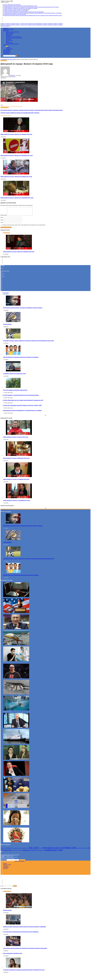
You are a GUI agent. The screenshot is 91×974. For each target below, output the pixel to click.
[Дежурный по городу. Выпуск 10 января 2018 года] (45, 124)
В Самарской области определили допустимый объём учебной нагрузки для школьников (23, 11)
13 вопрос (8, 47)
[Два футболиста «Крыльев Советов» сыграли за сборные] (46, 350)
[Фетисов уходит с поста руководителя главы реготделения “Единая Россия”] (45, 784)
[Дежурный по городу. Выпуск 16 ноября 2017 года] (45, 167)
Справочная (7, 52)
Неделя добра (7, 910)
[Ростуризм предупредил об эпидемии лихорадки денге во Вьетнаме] (46, 941)
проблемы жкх (19, 106)
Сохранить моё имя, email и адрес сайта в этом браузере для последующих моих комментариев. (24, 224)
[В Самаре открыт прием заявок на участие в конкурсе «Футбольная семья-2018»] (46, 333)
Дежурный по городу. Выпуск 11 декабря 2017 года (17, 155)
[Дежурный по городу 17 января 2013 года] (46, 469)
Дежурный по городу (5, 106)
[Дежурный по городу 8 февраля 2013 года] (46, 448)
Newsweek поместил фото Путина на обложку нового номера (22, 307)
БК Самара (9, 848)
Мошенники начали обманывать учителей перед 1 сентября (22, 410)
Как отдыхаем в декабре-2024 (12, 953)
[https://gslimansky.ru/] (5, 26)
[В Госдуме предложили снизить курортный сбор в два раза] (45, 637)
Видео (5, 45)
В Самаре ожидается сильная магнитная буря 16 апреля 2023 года (24, 970)
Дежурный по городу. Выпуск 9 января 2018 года (18, 251)
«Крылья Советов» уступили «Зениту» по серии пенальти (16, 9)
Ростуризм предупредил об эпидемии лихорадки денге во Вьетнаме (25, 948)
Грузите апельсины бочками (12, 43)
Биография (6, 51)
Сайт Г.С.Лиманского (19, 861)
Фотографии (7, 49)
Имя (2, 217)
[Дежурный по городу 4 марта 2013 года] (46, 427)
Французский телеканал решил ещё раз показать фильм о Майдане (24, 926)
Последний (5, 293)
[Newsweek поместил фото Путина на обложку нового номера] (46, 301)
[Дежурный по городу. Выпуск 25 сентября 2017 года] (45, 188)
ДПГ (12, 106)
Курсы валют (7, 324)
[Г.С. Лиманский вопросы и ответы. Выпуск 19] (45, 720)
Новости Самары (8, 29)
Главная (5, 28)
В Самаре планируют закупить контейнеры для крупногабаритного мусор (20, 5)
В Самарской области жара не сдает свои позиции (14, 14)
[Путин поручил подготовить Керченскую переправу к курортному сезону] (45, 736)
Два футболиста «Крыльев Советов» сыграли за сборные (20, 357)
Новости (6, 30)
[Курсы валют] (46, 317)
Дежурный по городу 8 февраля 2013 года (16, 458)
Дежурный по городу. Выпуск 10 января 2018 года (16, 134)
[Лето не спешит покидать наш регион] (46, 383)
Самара (7, 850)
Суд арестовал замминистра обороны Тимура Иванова (20, 931)
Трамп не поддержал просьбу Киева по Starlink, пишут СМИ (22, 405)
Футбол (35, 850)
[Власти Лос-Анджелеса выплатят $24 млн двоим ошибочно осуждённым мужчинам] (45, 605)
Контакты (6, 53)
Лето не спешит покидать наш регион (11, 4)
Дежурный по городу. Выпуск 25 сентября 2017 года (17, 197)
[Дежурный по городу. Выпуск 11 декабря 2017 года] (45, 146)
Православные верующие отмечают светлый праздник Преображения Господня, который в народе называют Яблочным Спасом (32, 15)
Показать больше (5, 107)
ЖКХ (14, 106)
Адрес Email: (4, 859)
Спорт (14, 850)
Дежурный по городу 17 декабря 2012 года (16, 500)
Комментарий (4, 215)
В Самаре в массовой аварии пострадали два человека (15, 10)
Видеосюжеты (9, 48)
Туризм (7, 41)
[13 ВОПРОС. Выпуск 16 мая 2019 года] (46, 366)
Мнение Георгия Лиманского (12, 31)
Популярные (6, 292)
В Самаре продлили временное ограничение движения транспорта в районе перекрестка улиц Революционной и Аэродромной (32, 13)
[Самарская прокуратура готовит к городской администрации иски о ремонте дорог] (45, 687)
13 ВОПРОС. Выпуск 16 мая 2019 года (14, 373)
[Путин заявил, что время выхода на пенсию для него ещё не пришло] (45, 621)
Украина (27, 850)
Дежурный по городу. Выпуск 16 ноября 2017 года (16, 176)
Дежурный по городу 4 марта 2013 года (15, 437)
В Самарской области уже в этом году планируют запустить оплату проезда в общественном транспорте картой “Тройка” (31, 7)
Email (2, 219)
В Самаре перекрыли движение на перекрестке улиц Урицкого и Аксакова (20, 8)
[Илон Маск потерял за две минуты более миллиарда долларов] (45, 768)
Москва (78, 848)
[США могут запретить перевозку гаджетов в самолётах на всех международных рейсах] (45, 589)
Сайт (2, 222)
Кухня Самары (9, 40)
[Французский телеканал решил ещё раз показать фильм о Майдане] (46, 919)
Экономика (42, 850)
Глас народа (8, 39)
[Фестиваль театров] (45, 752)
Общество (84, 848)
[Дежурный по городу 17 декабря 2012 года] (46, 490)
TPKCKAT (12, 75)
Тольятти (20, 850)
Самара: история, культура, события (14, 37)
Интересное (8, 35)
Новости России (9, 33)
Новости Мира (9, 34)
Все (7, 46)
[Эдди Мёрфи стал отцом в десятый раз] (45, 671)
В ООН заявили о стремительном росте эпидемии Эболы (21, 395)
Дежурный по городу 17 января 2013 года (16, 479)
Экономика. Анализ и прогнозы (13, 36)
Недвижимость (9, 42)
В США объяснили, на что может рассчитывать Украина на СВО (23, 400)
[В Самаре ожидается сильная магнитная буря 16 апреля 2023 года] (46, 963)
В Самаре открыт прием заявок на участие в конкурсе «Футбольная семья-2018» (28, 340)
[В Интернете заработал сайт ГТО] (45, 835)
